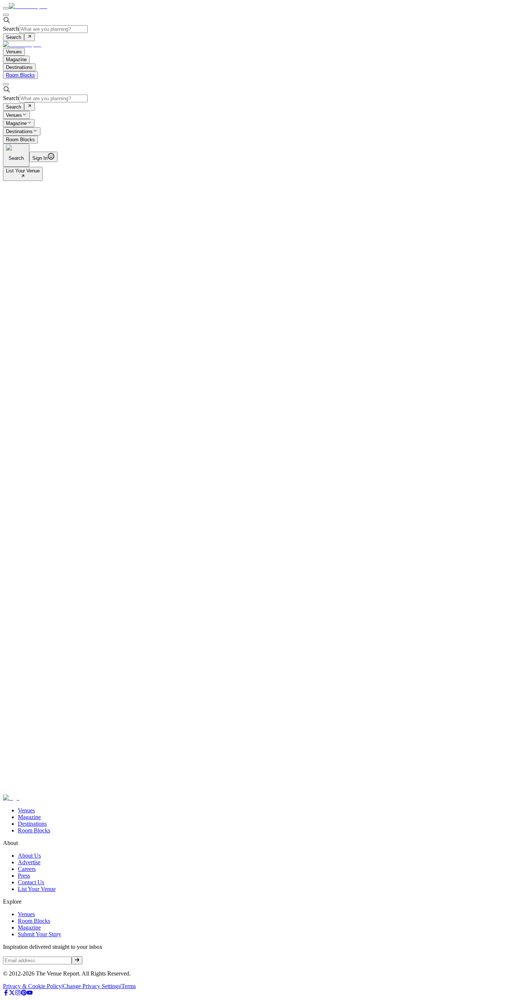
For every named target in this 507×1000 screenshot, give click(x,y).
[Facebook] (6, 993)
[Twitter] (12, 993)
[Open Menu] (6, 8)
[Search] (29, 37)
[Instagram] (18, 993)
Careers (27, 869)
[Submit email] (77, 960)
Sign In (40, 158)
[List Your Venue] (23, 177)
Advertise (29, 862)
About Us (29, 855)
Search (11, 29)
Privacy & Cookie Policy (32, 986)
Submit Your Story (39, 934)
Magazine (16, 123)
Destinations (19, 132)
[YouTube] (30, 993)
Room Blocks (20, 75)
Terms (128, 986)
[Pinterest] (24, 993)
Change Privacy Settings (91, 986)
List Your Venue (23, 171)
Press (24, 875)
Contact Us (31, 882)
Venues (14, 115)
